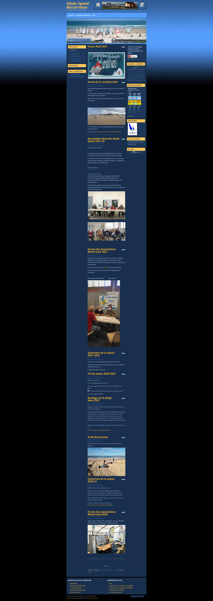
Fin (89, 572)
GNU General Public (93, 598)
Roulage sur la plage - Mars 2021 (100, 399)
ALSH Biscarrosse (98, 437)
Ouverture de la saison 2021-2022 (101, 354)
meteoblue (130, 116)
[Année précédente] (128, 66)
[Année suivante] (143, 66)
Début (90, 570)
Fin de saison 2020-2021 (102, 373)
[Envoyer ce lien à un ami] (124, 47)
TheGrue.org (69, 600)
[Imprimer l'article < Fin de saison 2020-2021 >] (122, 374)
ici (99, 367)
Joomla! (68, 598)
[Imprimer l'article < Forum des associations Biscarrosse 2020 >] (122, 512)
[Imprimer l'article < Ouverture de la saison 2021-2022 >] (122, 353)
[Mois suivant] (142, 66)
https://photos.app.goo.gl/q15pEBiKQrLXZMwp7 (99, 430)
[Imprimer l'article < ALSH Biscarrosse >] (122, 438)
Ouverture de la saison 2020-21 (101, 480)
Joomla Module (132, 59)
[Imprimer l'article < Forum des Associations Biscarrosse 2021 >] (122, 250)
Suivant (121, 570)
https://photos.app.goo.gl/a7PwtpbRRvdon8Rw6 (109, 131)
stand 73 (105, 267)
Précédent (96, 570)
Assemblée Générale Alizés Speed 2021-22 (103, 140)
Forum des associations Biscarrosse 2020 (101, 513)
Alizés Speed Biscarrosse (78, 5)
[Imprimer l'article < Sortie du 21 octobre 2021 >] (122, 82)
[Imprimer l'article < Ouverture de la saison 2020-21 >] (122, 479)
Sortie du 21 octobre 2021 (103, 82)
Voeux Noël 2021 (97, 46)
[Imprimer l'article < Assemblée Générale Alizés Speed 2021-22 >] (122, 139)
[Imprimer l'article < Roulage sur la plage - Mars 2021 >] (122, 398)
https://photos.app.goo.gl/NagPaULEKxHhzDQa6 (100, 505)
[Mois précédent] (129, 66)
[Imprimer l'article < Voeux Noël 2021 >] (122, 47)
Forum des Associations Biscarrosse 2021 (102, 250)
